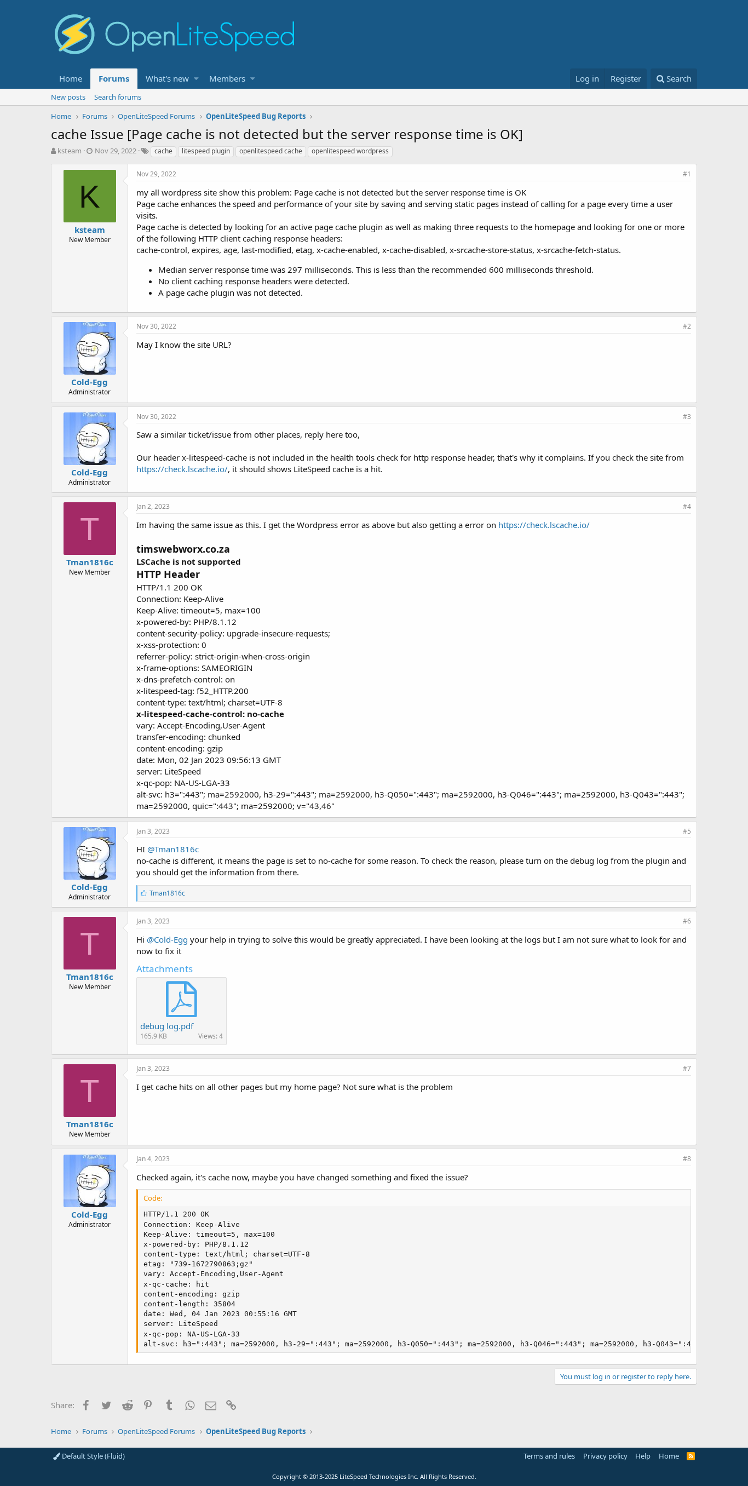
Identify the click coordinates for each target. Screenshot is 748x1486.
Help (643, 1456)
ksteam (69, 151)
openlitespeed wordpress (350, 151)
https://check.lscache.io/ (182, 468)
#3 (687, 416)
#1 (687, 174)
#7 (687, 1068)
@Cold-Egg (167, 939)
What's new (167, 78)
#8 (687, 1158)
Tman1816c (89, 561)
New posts (68, 97)
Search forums (117, 97)
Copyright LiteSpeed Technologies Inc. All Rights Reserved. (374, 1476)
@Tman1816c (173, 849)
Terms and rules (549, 1456)
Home (70, 78)
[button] (196, 78)
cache (163, 151)
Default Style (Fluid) (92, 1456)
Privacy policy (605, 1456)
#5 (687, 831)
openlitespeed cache (270, 151)
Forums (114, 78)
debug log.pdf (166, 1025)
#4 (687, 506)
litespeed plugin (206, 151)
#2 (687, 326)
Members (227, 78)
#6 (687, 921)
